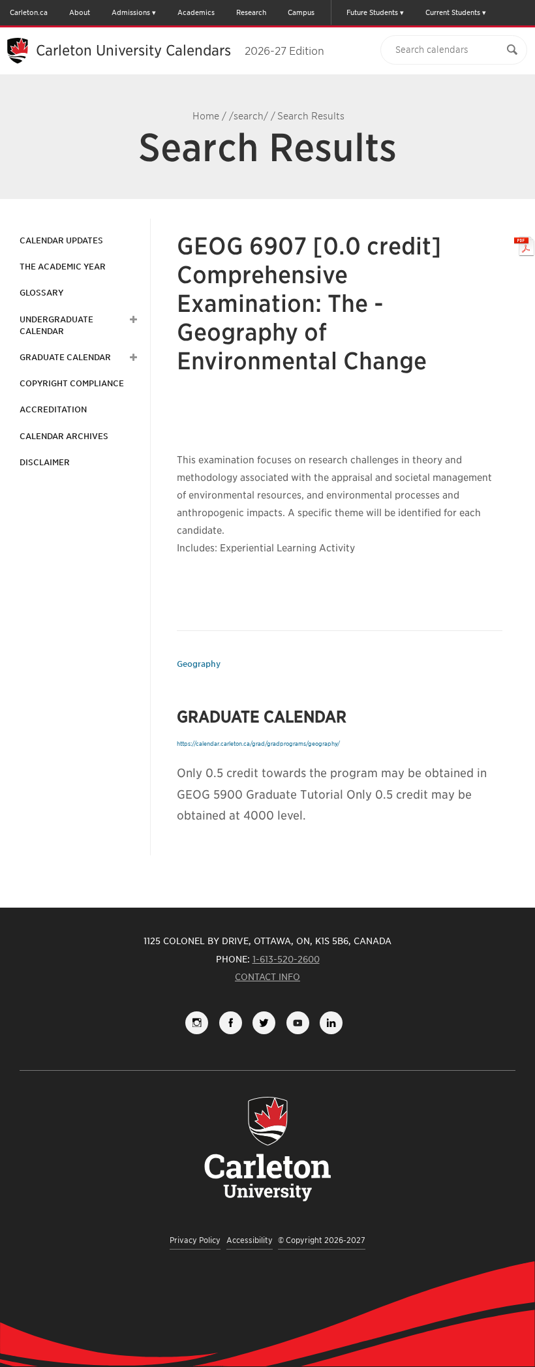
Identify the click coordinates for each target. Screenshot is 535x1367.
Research (251, 12)
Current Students (452, 12)
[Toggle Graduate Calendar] (132, 357)
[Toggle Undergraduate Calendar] (132, 320)
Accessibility (249, 1240)
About (79, 12)
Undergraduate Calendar (56, 325)
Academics (196, 12)
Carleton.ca (29, 12)
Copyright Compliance (72, 383)
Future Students (372, 12)
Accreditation (53, 409)
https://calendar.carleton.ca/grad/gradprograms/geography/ (258, 743)
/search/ (248, 116)
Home (205, 116)
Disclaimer (45, 462)
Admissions (131, 12)
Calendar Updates (61, 240)
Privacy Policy (195, 1240)
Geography (199, 664)
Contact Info (267, 977)
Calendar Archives (64, 436)
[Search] (512, 50)
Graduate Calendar (65, 357)
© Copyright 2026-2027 (321, 1240)
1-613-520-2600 (286, 959)
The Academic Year (63, 266)
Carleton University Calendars (180, 50)
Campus (301, 12)
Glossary (41, 293)
